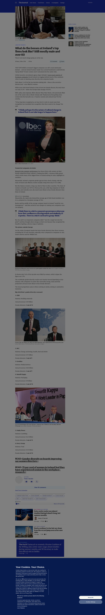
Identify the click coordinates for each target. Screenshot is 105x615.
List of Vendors (21, 608)
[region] (52, 586)
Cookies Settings (90, 602)
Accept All (90, 597)
